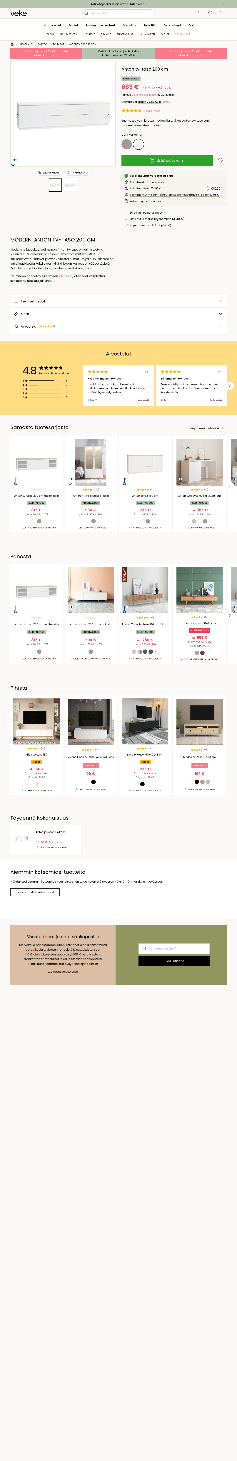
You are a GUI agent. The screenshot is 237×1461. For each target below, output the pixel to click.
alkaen (149, 102)
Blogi (50, 34)
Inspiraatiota (68, 34)
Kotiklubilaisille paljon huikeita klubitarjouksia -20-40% (118, 53)
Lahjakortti (147, 34)
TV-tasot (58, 44)
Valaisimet (172, 25)
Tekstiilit (150, 25)
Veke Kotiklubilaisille (144, 95)
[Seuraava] (108, 114)
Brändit (106, 34)
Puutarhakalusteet (101, 25)
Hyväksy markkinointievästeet (35, 892)
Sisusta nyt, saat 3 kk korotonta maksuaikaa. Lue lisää (46, 53)
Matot (74, 25)
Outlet (165, 34)
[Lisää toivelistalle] (221, 160)
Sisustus (129, 25)
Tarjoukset (182, 34)
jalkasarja (65, 276)
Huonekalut (52, 25)
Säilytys (43, 44)
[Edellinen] (18, 114)
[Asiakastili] (198, 13)
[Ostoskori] (222, 13)
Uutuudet (89, 34)
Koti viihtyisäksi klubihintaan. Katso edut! (118, 4)
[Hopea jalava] (126, 144)
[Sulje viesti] (224, 4)
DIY (190, 25)
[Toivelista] (210, 13)
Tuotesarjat (125, 34)
